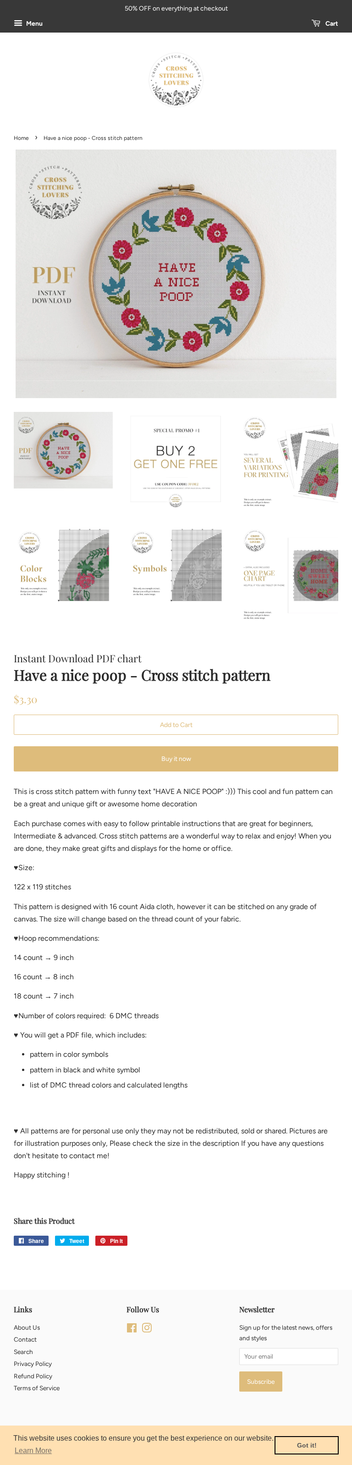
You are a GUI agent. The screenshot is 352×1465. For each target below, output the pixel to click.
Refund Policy (33, 1376)
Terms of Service (37, 1388)
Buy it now (176, 759)
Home (21, 138)
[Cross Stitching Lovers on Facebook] (131, 1329)
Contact (25, 1339)
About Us (27, 1327)
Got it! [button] (307, 1445)
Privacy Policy (33, 1363)
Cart (331, 24)
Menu (34, 24)
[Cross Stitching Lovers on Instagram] (147, 1329)
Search (23, 1351)
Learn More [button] (33, 1450)
